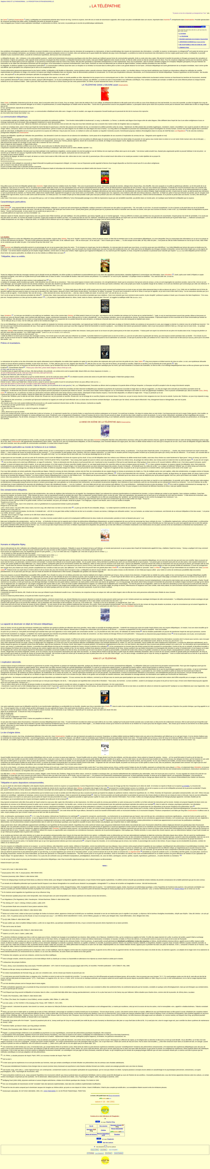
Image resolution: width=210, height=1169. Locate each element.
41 (92, 794)
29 (169, 484)
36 (108, 646)
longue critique (179, 889)
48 (104, 820)
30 (73, 507)
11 (64, 252)
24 (5, 392)
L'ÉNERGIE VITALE (184, 47)
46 (31, 816)
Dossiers (117, 1134)
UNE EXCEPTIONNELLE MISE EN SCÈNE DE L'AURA (192, 44)
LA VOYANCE (182, 33)
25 (192, 459)
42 (67, 798)
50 (141, 851)
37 (58, 688)
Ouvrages (90, 1129)
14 (7, 289)
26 (2, 461)
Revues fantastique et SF (103, 1134)
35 (172, 633)
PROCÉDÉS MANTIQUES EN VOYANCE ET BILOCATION (193, 39)
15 (41, 295)
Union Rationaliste (50, 1091)
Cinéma (103, 1130)
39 (9, 787)
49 (83, 840)
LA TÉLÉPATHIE (184, 36)
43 (154, 804)
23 (69, 376)
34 (141, 631)
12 (173, 274)
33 (5, 569)
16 (44, 297)
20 (173, 363)
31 (117, 567)
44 (194, 806)
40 (108, 787)
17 (12, 315)
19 (86, 363)
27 (146, 464)
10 (10, 207)
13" (48, 280)
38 (111, 706)
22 (24, 367)
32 (160, 567)
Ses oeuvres (103, 1126)
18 (144, 361)
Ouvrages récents (116, 1125)
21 (7, 367)
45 (58, 810)
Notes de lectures (91, 1134)
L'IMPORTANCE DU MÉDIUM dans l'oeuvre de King (192, 42)
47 (78, 816)
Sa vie (91, 1126)
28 (115, 473)
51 (181, 855)
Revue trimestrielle (114, 1095)
